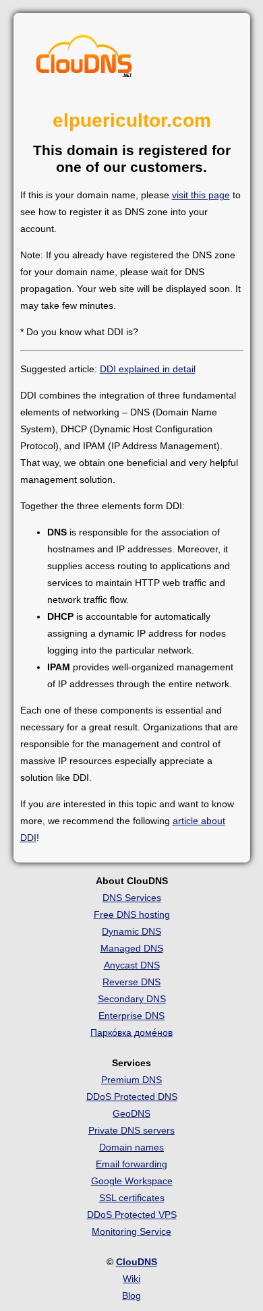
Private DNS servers (131, 1130)
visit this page (201, 195)
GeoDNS (131, 1113)
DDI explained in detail (148, 368)
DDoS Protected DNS (131, 1096)
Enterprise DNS (131, 1015)
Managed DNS (131, 948)
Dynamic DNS (131, 931)
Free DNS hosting (132, 914)
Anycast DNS (132, 965)
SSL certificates (132, 1197)
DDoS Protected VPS (132, 1214)
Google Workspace (132, 1180)
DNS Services (132, 897)
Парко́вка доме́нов (131, 1032)
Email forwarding (131, 1164)
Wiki (131, 1278)
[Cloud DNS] (84, 59)
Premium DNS (131, 1079)
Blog (131, 1295)
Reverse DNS (131, 982)
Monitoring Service (131, 1231)
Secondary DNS (132, 998)
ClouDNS (136, 1261)
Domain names (131, 1147)
